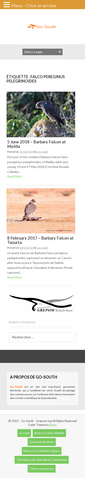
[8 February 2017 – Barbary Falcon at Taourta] (41, 210)
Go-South (42, 151)
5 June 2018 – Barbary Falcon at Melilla (36, 144)
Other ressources (41, 468)
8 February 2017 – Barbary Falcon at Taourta (40, 240)
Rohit (53, 425)
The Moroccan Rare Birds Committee (41, 459)
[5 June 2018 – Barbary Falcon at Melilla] (41, 114)
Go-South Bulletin (41, 442)
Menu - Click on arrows (33, 5)
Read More (14, 176)
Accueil (24, 433)
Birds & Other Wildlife (49, 433)
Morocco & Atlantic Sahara (42, 451)
